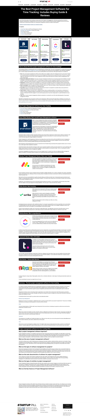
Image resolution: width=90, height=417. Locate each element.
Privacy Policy (42, 410)
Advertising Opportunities (45, 407)
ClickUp (22, 32)
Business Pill (54, 408)
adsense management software (33, 70)
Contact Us (42, 408)
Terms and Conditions (44, 412)
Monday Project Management (26, 30)
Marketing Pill (54, 410)
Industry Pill (54, 407)
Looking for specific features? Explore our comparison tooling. (31, 24)
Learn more (24, 62)
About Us (42, 405)
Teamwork (23, 34)
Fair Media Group (67, 415)
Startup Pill (54, 405)
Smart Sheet (23, 29)
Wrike (22, 31)
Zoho (20, 321)
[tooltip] (68, 1)
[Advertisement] (43, 376)
